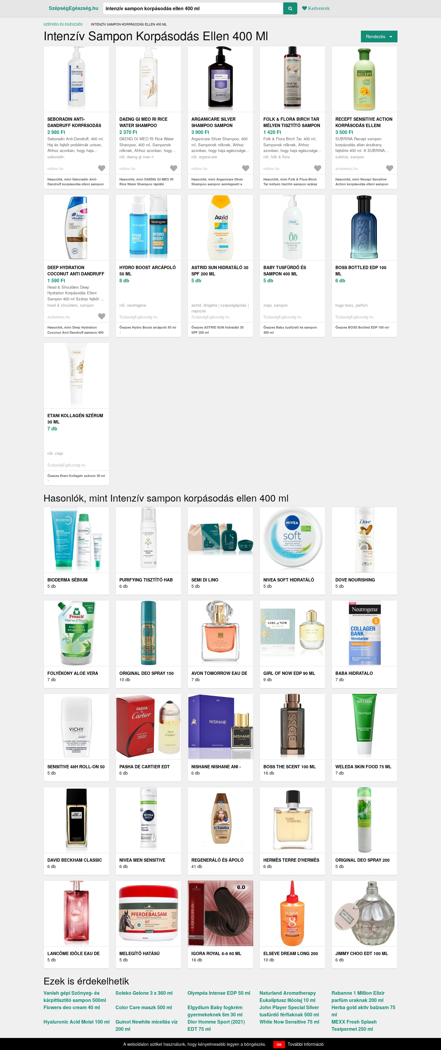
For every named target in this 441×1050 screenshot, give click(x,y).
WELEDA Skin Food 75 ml (363, 766)
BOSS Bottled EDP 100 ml (360, 270)
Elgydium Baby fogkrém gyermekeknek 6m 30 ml (215, 1011)
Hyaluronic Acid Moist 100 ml (77, 1021)
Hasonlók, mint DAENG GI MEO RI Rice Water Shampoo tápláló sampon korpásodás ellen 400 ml (146, 184)
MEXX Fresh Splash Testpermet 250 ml (354, 1025)
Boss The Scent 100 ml (289, 766)
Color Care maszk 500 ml (144, 1007)
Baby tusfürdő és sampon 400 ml (284, 270)
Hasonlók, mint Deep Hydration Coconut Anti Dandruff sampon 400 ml (75, 332)
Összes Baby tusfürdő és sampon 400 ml (290, 330)
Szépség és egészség (63, 24)
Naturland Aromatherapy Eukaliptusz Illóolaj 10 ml (288, 996)
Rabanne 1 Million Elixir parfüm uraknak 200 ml (358, 996)
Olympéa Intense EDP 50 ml (219, 992)
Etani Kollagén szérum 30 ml (75, 418)
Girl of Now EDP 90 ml (289, 673)
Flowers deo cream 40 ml (72, 1007)
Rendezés (375, 36)
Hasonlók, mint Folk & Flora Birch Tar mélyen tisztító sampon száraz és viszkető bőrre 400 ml (290, 184)
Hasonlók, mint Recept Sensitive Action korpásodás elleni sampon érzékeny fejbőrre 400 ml (361, 184)
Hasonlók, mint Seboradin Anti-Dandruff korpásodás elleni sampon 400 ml (75, 184)
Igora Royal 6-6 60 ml (216, 953)
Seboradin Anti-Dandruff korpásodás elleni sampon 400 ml (74, 125)
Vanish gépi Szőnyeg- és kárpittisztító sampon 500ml (75, 996)
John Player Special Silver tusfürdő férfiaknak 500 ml (289, 1011)
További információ (306, 1044)
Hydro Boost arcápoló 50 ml (147, 270)
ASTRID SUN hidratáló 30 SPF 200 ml (219, 270)
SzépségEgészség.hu (73, 8)
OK (279, 1044)
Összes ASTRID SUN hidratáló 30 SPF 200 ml (217, 330)
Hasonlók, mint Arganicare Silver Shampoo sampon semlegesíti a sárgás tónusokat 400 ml (217, 184)
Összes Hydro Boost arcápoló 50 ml (147, 327)
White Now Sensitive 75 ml (289, 1021)
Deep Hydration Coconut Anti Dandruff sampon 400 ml (75, 273)
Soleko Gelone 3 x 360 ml (144, 992)
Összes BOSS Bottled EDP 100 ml (361, 327)
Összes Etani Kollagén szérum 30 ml (76, 475)
